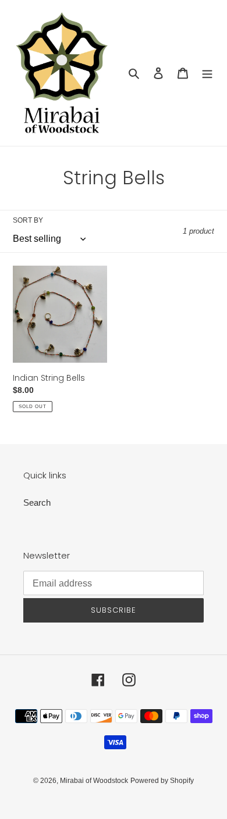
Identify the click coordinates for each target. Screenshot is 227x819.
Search (37, 502)
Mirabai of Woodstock (94, 781)
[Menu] (207, 72)
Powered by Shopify (162, 781)
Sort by (28, 220)
